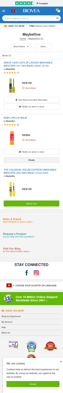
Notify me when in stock (33, 106)
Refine (43, 46)
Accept (33, 383)
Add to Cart (31, 203)
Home (23, 38)
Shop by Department (11, 316)
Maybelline (10, 69)
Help (3, 327)
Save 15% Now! (16, 26)
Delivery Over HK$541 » (43, 26)
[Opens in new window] (26, 273)
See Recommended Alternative (32, 99)
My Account (6, 321)
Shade (31, 159)
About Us (5, 332)
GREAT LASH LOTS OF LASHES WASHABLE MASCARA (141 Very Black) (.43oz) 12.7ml (28, 64)
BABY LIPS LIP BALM (15, 117)
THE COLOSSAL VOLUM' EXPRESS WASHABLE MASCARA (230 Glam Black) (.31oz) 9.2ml (30, 171)
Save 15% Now (15, 310)
